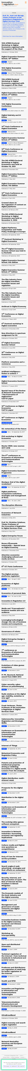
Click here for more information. (13, 36)
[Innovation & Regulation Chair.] (10, 4)
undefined (13, 1066)
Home (21, 1055)
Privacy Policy (6, 1057)
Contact (22, 1057)
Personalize (6, 1066)
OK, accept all (21, 1066)
